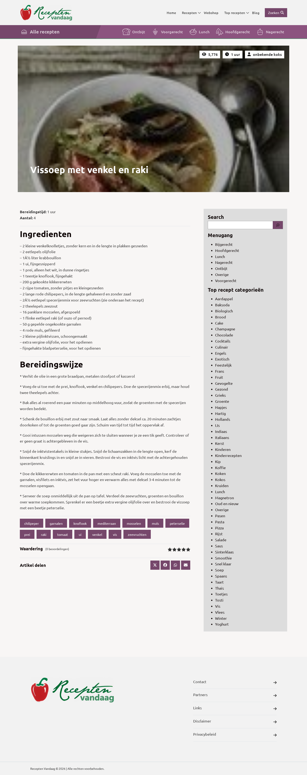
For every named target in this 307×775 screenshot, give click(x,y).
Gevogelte (224, 383)
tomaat (62, 534)
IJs (217, 425)
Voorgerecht (172, 31)
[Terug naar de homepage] (46, 12)
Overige (222, 274)
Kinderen (223, 449)
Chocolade (224, 335)
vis (115, 534)
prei (27, 534)
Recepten (189, 12)
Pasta (219, 522)
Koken (220, 473)
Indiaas (221, 431)
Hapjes (221, 407)
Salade (220, 540)
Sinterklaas (224, 552)
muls (155, 523)
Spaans (221, 576)
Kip (218, 461)
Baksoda (222, 305)
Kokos (220, 479)
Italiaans (222, 437)
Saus (219, 546)
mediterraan (107, 523)
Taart (219, 582)
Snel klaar (223, 564)
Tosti (219, 600)
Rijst (219, 533)
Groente (222, 401)
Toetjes (221, 594)
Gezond (221, 389)
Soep (219, 570)
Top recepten (234, 12)
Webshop (211, 12)
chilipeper (31, 523)
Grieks (220, 395)
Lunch (204, 31)
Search (216, 217)
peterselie (177, 523)
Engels (220, 353)
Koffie (220, 467)
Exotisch (222, 359)
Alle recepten (45, 32)
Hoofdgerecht (237, 31)
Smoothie (223, 558)
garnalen (56, 523)
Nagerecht (275, 31)
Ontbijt (138, 31)
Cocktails (222, 341)
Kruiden (221, 485)
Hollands (222, 419)
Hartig (220, 413)
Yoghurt (222, 624)
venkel (97, 534)
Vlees (220, 612)
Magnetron (224, 497)
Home (171, 12)
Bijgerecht (224, 244)
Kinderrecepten (228, 455)
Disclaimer (202, 721)
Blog (255, 12)
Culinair (221, 347)
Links (197, 708)
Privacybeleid (204, 734)
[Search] (278, 225)
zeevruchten (137, 534)
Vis (217, 606)
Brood (220, 317)
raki (43, 534)
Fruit (219, 377)
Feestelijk (223, 365)
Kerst (219, 443)
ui (80, 534)
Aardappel (224, 298)
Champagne (225, 329)
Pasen (220, 515)
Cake (219, 323)
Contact (199, 681)
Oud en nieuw (226, 503)
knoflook (80, 523)
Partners (200, 694)
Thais (219, 588)
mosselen (134, 523)
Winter (221, 618)
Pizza (219, 528)
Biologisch (224, 311)
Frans (219, 371)
